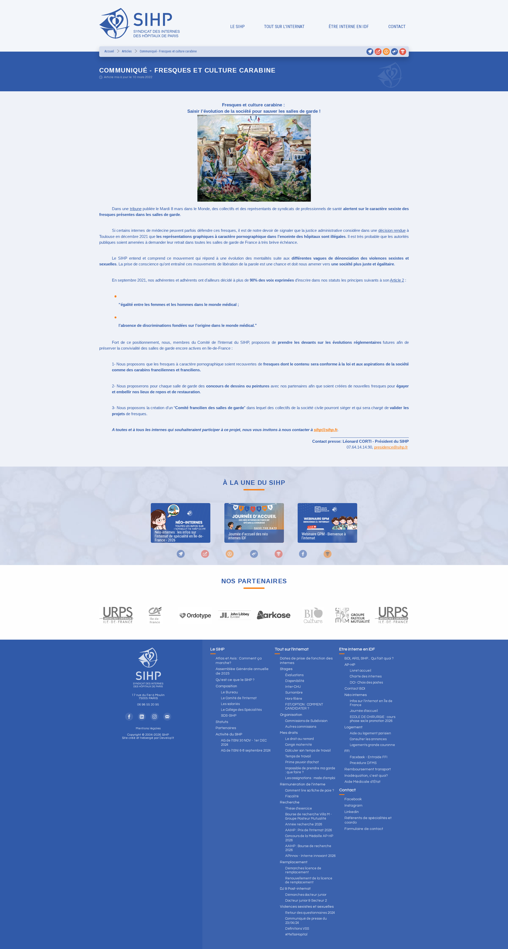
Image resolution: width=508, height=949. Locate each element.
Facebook (353, 799)
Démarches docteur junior (305, 895)
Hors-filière (293, 699)
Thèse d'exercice (298, 808)
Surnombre (294, 692)
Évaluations (294, 675)
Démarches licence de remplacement (303, 870)
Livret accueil (360, 670)
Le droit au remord (299, 739)
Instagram (353, 805)
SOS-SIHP (228, 715)
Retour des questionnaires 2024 (310, 913)
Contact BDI (354, 688)
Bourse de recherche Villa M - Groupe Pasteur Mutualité (308, 816)
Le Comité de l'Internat (239, 698)
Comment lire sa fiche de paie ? (309, 790)
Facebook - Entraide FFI (368, 757)
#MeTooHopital (296, 934)
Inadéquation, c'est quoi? (366, 776)
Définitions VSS (297, 928)
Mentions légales (148, 728)
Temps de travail (298, 756)
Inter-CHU (293, 687)
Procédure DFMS (363, 763)
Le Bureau (229, 692)
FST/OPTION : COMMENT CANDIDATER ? (304, 707)
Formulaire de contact (363, 829)
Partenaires (226, 728)
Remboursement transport (367, 769)
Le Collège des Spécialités (241, 710)
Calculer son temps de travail (308, 750)
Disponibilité (294, 681)
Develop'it (167, 738)
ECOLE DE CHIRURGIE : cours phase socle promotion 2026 (372, 719)
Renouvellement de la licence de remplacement (308, 880)
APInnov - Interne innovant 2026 (310, 856)
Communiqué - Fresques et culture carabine (168, 51)
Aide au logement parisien (370, 733)
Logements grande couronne (372, 745)
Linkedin (351, 812)
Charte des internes (366, 676)
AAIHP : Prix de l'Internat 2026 (308, 830)
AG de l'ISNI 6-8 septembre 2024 (246, 750)
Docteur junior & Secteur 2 (306, 900)
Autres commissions (300, 727)
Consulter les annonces (368, 739)
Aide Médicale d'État (362, 782)
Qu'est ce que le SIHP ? (235, 680)
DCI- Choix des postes (366, 682)
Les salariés (230, 704)
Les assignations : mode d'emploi (310, 778)
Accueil (109, 51)
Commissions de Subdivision (306, 721)
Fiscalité (292, 796)
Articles (127, 51)
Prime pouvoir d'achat (302, 762)
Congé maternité (298, 745)
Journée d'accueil (364, 711)
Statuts (222, 722)
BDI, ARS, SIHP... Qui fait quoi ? (369, 658)
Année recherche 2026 (303, 824)
